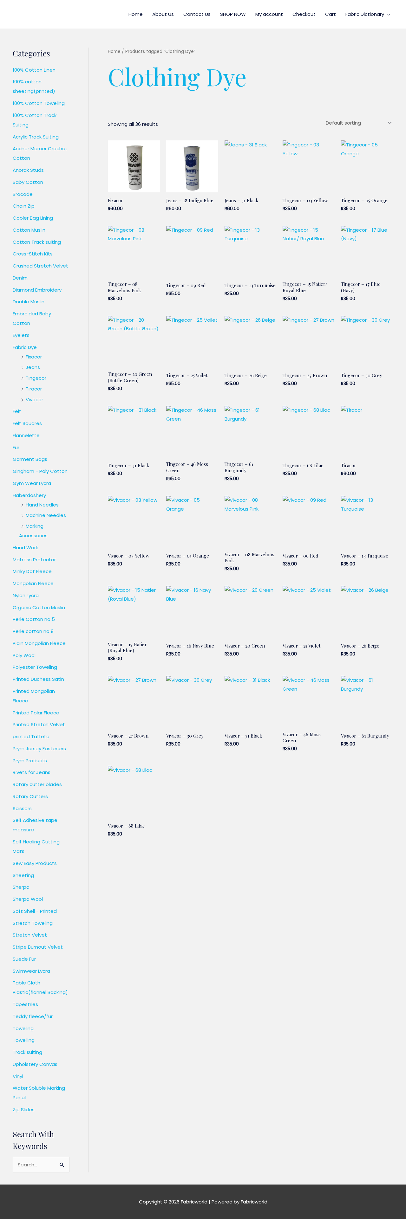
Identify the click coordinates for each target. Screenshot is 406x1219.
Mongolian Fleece (33, 583)
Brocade (23, 194)
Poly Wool (24, 655)
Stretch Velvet (30, 935)
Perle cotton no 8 (33, 631)
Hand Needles (42, 504)
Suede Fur (24, 959)
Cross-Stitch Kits (33, 253)
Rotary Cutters (30, 796)
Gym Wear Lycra (32, 483)
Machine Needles (46, 515)
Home (135, 14)
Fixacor (34, 356)
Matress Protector (34, 559)
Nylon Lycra (26, 595)
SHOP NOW (233, 14)
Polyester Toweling (35, 667)
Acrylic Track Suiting (36, 136)
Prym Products (30, 760)
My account (269, 14)
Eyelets (21, 335)
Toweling (23, 1028)
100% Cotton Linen (34, 70)
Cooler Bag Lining (33, 218)
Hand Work (25, 547)
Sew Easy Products (35, 863)
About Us (163, 14)
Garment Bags (30, 459)
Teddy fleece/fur (33, 1016)
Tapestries (25, 1004)
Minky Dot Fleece (32, 571)
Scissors (22, 808)
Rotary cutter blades (37, 784)
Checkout (304, 14)
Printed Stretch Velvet (39, 724)
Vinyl (18, 1076)
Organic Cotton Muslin (39, 607)
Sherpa (21, 887)
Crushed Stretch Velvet (40, 265)
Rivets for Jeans (31, 772)
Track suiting (27, 1052)
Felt (17, 411)
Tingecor (36, 378)
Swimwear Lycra (31, 971)
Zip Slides (24, 1109)
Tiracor (34, 388)
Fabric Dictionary (364, 14)
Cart (330, 14)
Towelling (24, 1040)
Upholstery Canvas (35, 1064)
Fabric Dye (25, 347)
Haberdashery (29, 495)
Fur (16, 447)
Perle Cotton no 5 (34, 619)
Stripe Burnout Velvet (38, 947)
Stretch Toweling (33, 923)
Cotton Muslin (29, 230)
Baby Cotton (28, 182)
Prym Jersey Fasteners (39, 748)
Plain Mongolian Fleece (39, 643)
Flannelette (26, 435)
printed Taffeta (31, 736)
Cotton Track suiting (37, 242)
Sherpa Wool (28, 899)
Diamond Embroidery (37, 290)
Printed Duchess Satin (38, 679)
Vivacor (34, 399)
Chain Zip (24, 206)
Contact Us (197, 14)
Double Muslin (28, 301)
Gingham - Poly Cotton (40, 471)
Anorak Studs (28, 170)
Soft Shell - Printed (35, 911)
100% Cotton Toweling (39, 103)
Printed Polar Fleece (36, 712)
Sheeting (23, 875)
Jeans (33, 367)
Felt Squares (27, 423)
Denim (20, 277)
